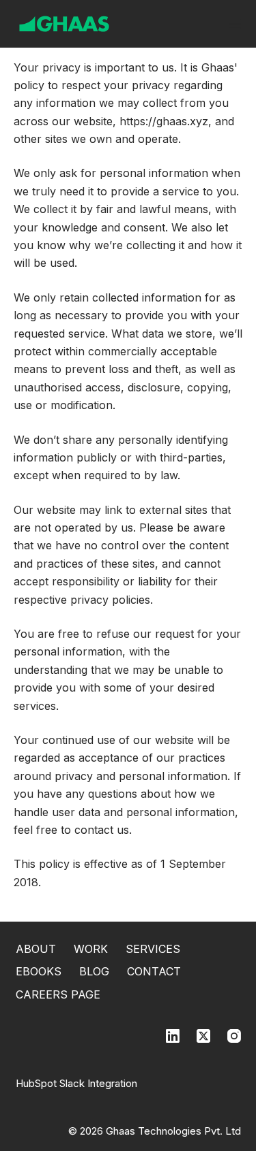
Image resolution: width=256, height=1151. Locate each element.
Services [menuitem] (153, 949)
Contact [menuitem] (154, 971)
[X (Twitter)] (203, 1036)
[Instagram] (234, 1036)
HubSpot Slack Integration (76, 1083)
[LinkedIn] (173, 1036)
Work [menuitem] (91, 949)
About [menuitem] (36, 949)
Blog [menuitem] (94, 971)
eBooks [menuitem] (38, 971)
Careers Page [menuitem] (58, 994)
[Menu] (235, 24)
